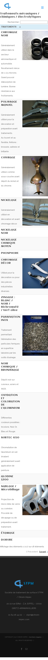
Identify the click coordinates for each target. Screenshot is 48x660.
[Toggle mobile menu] (42, 7)
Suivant (42, 551)
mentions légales (35, 637)
